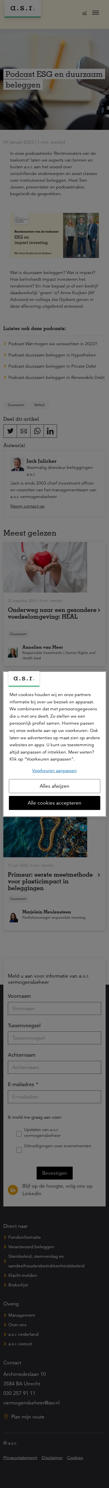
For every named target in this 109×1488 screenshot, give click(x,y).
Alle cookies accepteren (54, 803)
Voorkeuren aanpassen (54, 770)
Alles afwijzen (54, 786)
